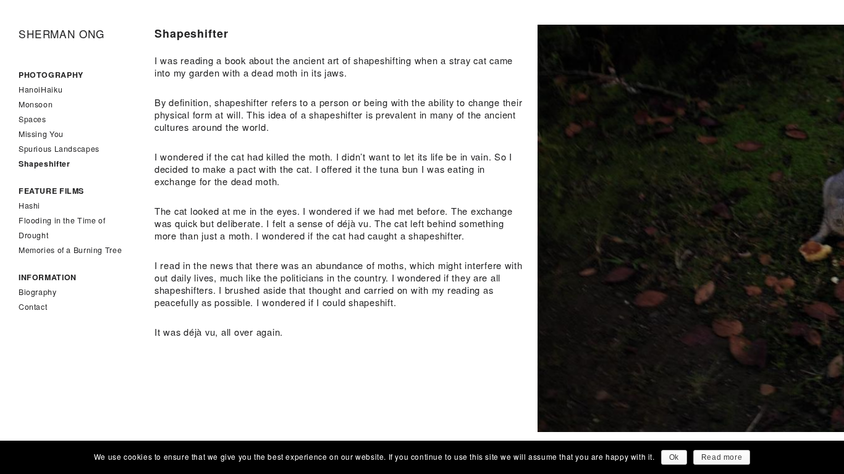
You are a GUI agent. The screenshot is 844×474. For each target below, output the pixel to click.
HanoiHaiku (40, 89)
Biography (38, 291)
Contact (33, 306)
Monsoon (36, 104)
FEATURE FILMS (51, 190)
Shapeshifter (44, 163)
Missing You (41, 133)
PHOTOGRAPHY (51, 74)
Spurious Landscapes (59, 148)
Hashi (29, 205)
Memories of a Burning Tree (70, 250)
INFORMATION (48, 277)
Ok (674, 457)
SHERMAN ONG (61, 33)
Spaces (32, 119)
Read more (721, 457)
